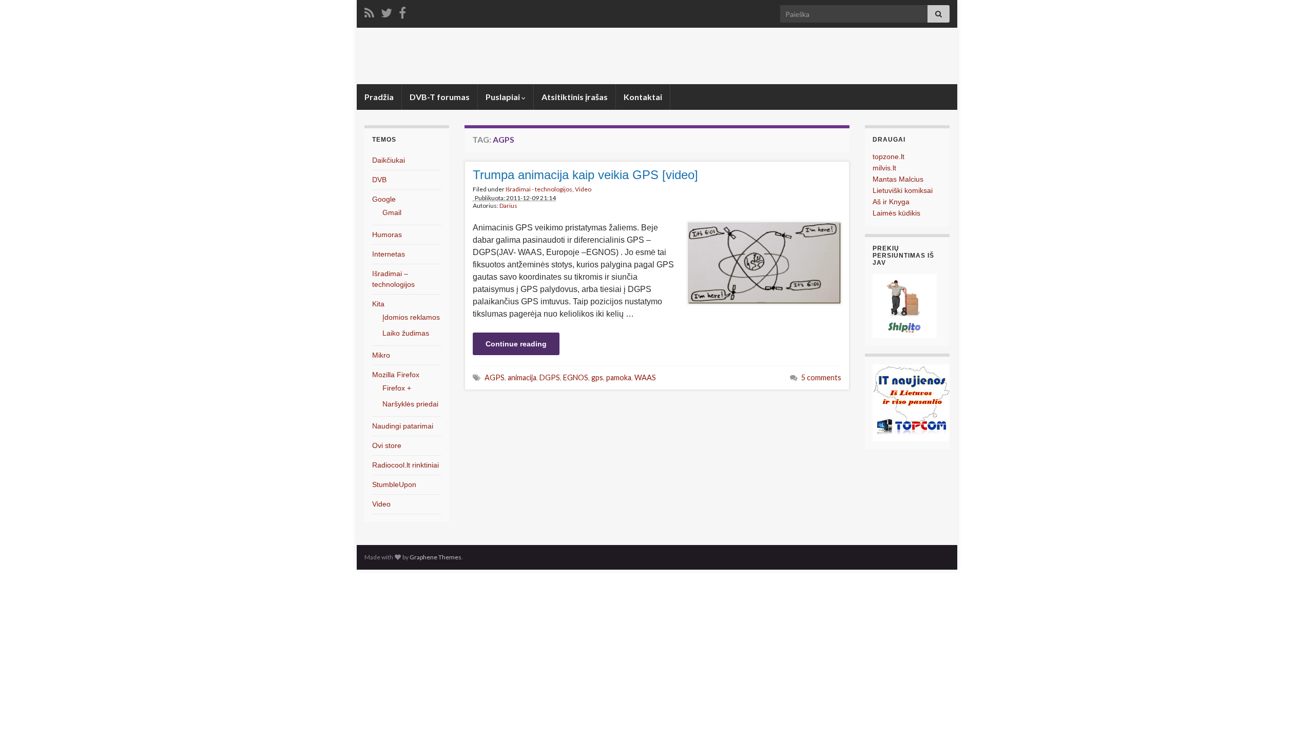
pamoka (618, 377)
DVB (379, 180)
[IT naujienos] (911, 402)
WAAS (645, 377)
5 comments (821, 377)
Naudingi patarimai (402, 426)
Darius (508, 205)
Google (384, 199)
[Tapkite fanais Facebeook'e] (402, 11)
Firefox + (396, 388)
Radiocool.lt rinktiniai (405, 465)
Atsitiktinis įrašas (575, 97)
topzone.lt (888, 156)
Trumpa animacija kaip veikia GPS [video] (585, 175)
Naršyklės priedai (410, 404)
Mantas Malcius (898, 179)
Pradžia (379, 97)
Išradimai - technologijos (539, 189)
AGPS (495, 377)
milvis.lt (884, 168)
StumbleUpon (394, 484)
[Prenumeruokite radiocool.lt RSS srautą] (369, 11)
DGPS (549, 377)
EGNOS (575, 377)
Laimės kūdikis (896, 213)
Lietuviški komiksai (903, 190)
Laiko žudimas (405, 333)
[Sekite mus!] (386, 11)
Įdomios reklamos (411, 317)
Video (583, 189)
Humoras (387, 234)
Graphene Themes (435, 557)
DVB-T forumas (440, 97)
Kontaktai (643, 97)
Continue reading (516, 344)
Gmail (391, 212)
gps (597, 377)
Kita (378, 304)
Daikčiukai (388, 160)
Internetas (388, 254)
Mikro (381, 355)
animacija (522, 377)
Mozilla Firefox (395, 375)
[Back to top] (1291, 716)
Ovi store (386, 445)
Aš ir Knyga (891, 202)
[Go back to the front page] (657, 56)
